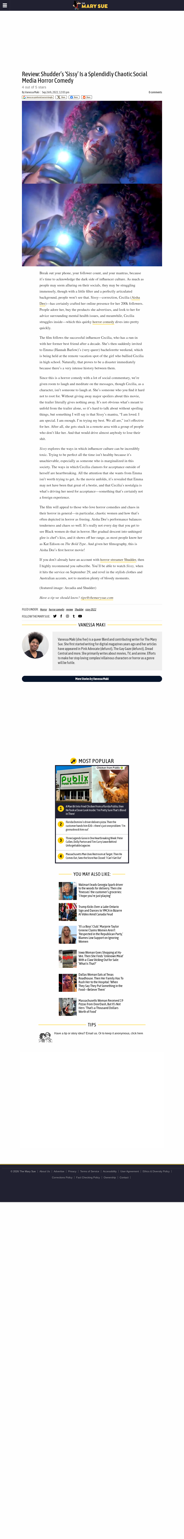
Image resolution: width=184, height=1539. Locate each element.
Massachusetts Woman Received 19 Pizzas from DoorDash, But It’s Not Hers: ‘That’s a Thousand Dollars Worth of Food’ (101, 1006)
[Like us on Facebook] (61, 617)
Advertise (59, 1171)
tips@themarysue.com (97, 597)
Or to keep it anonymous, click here (120, 1033)
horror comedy (103, 321)
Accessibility (110, 1171)
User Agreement (129, 1171)
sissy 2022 (90, 609)
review (69, 609)
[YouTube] (80, 617)
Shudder (79, 609)
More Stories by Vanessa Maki (92, 679)
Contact (124, 1177)
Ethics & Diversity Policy (156, 1171)
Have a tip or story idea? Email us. (76, 1033)
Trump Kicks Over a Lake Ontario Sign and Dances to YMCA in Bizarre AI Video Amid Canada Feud (100, 910)
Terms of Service (89, 1171)
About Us (45, 1171)
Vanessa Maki (32, 92)
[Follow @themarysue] (54, 617)
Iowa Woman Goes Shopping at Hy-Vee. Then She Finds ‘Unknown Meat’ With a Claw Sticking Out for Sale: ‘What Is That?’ (101, 958)
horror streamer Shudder (118, 559)
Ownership (110, 1177)
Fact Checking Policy (88, 1177)
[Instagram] (67, 617)
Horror (43, 609)
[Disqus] (92, 1099)
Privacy (72, 1171)
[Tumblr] (73, 617)
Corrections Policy (62, 1177)
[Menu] (5, 5)
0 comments (155, 92)
